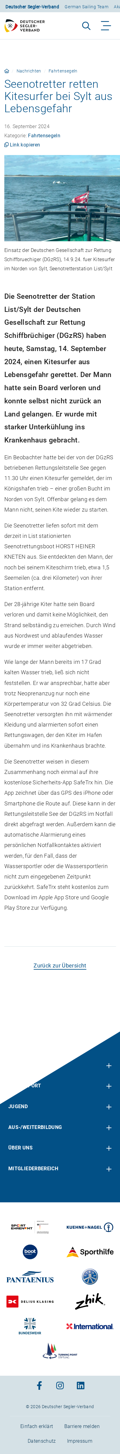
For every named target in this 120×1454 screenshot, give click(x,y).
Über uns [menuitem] (20, 1148)
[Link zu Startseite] (6, 70)
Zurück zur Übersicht (60, 965)
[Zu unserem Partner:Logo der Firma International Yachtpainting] (90, 1326)
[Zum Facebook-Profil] (39, 1386)
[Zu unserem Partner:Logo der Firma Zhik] (90, 1301)
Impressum (79, 1441)
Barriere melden (82, 1426)
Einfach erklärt (36, 1426)
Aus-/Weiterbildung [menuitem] (35, 1127)
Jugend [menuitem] (18, 1106)
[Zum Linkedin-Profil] (80, 1386)
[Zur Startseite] (27, 26)
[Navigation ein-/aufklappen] (106, 26)
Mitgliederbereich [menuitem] (33, 1168)
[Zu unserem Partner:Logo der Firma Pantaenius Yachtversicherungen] (30, 1276)
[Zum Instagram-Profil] (60, 1386)
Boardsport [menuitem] (24, 1086)
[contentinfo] (60, 1242)
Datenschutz (42, 1441)
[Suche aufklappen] (86, 26)
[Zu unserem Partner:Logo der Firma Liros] (90, 1276)
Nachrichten (29, 70)
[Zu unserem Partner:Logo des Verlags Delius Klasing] (30, 1301)
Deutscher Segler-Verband (32, 6)
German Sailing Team (86, 6)
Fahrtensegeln (63, 70)
